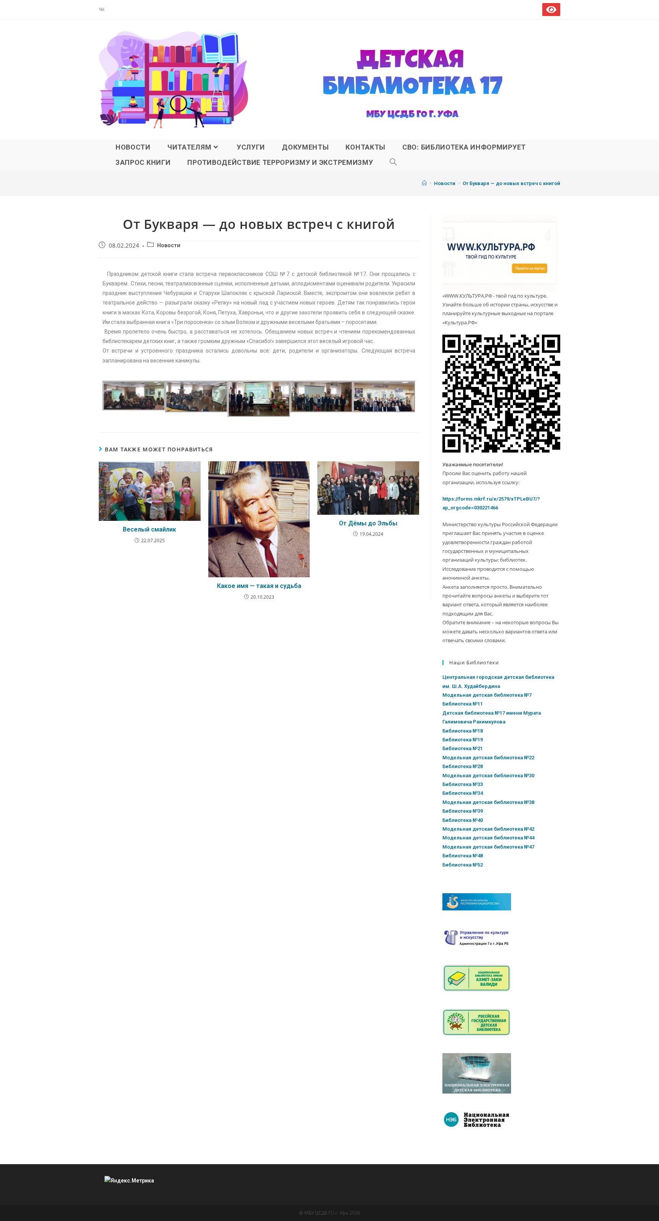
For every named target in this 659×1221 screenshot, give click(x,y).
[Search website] (393, 162)
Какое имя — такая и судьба (259, 586)
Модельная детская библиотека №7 (487, 695)
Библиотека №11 (462, 704)
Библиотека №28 (462, 766)
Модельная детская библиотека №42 (488, 829)
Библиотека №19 (462, 740)
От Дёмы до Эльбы (368, 523)
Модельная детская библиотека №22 (488, 757)
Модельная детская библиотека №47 (488, 847)
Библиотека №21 (462, 748)
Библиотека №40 (462, 820)
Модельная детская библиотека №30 (488, 775)
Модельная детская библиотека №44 (488, 838)
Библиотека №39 (462, 811)
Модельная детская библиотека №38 (488, 802)
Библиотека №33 (462, 784)
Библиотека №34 (462, 793)
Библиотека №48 (462, 856)
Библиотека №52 (462, 865)
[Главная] (424, 183)
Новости (168, 245)
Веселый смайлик (149, 529)
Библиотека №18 (462, 731)
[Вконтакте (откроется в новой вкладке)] (103, 9)
